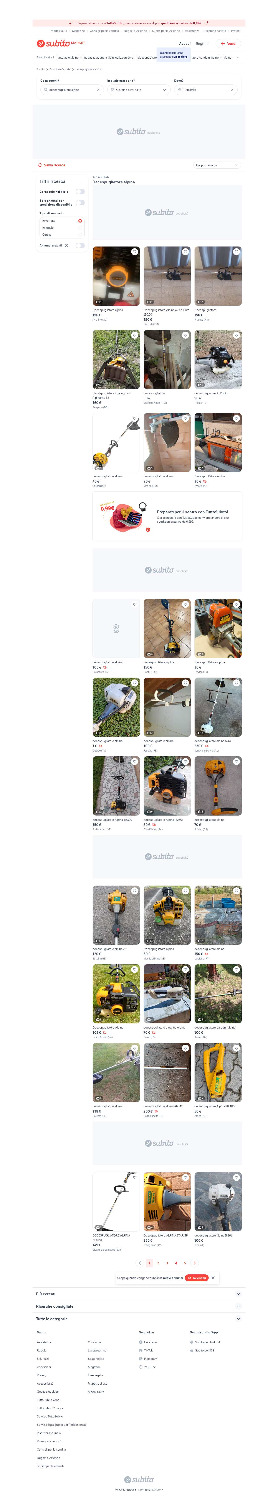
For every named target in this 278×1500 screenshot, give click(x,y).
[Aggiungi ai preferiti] (134, 251)
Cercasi (47, 234)
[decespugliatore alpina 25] (116, 923)
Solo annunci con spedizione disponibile (56, 202)
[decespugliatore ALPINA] (218, 369)
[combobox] (72, 90)
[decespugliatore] (167, 369)
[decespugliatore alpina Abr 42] (167, 1080)
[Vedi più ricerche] (237, 57)
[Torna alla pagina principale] (62, 43)
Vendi (232, 43)
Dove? (179, 81)
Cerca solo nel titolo (54, 192)
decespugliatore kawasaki (155, 57)
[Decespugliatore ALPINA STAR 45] (167, 1212)
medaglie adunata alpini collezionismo (108, 57)
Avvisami (199, 1278)
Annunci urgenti (51, 245)
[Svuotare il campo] (98, 90)
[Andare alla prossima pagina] (194, 1263)
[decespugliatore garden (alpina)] (218, 1001)
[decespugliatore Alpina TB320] (116, 793)
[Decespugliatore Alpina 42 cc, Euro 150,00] (167, 286)
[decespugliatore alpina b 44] (218, 715)
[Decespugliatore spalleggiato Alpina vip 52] (116, 369)
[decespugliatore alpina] (116, 450)
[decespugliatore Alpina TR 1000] (218, 1080)
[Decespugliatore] (218, 286)
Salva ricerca (54, 165)
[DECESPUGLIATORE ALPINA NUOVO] (116, 1212)
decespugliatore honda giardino (198, 57)
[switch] (80, 191)
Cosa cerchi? (49, 81)
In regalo (48, 228)
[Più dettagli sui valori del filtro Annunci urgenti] (66, 245)
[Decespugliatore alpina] (116, 286)
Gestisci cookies (48, 1392)
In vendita (48, 221)
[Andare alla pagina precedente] (140, 1263)
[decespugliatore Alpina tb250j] (167, 793)
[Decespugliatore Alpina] (218, 450)
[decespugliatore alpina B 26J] (218, 1212)
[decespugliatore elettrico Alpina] (167, 1001)
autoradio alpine (68, 57)
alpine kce (230, 57)
